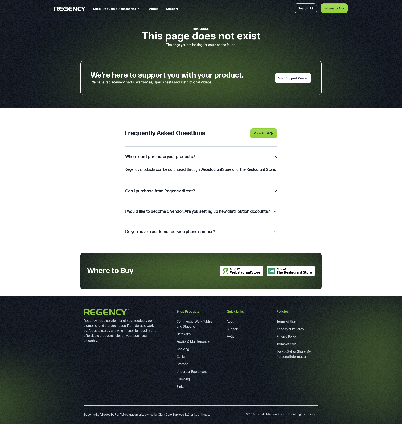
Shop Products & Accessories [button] (114, 8)
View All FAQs (264, 133)
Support (172, 8)
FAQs (230, 337)
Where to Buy (334, 8)
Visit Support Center (293, 78)
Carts (181, 357)
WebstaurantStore (216, 169)
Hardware (184, 334)
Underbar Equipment (192, 372)
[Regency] (70, 9)
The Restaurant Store (257, 169)
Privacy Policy (287, 337)
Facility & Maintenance (193, 342)
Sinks (180, 387)
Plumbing (183, 379)
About (153, 8)
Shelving (183, 349)
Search (303, 8)
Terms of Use (286, 322)
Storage (182, 364)
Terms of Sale (286, 344)
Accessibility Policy (290, 329)
